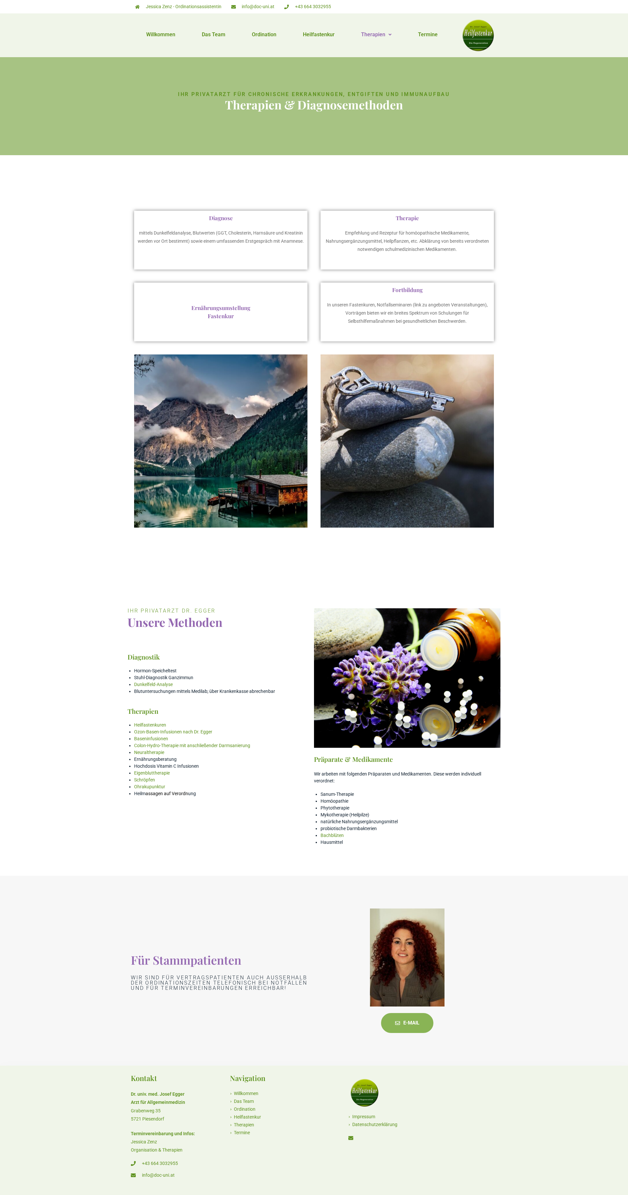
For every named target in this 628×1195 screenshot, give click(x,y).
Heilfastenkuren (150, 725)
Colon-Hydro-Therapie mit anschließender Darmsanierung (192, 745)
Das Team (213, 34)
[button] (376, 34)
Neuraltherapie (149, 752)
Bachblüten (332, 835)
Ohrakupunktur (149, 786)
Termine (428, 34)
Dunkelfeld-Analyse (153, 684)
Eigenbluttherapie (152, 773)
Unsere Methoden (175, 622)
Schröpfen (144, 779)
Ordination (264, 34)
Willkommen (160, 34)
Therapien (373, 34)
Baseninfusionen (151, 738)
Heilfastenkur (319, 34)
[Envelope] (350, 1138)
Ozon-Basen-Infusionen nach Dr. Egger (173, 731)
